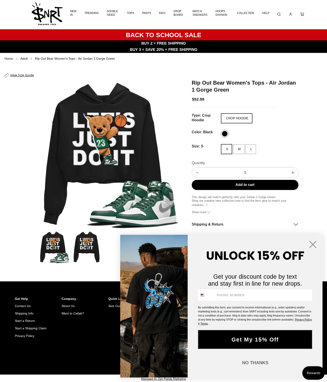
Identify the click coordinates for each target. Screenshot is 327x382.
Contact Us (23, 306)
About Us (68, 306)
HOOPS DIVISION (221, 13)
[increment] (292, 172)
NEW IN (73, 13)
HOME (82, 359)
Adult (24, 58)
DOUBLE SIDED (112, 13)
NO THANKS (255, 362)
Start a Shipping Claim (31, 328)
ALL (94, 359)
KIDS (162, 13)
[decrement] (197, 172)
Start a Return (25, 321)
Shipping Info (24, 313)
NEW (105, 359)
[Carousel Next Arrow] (171, 154)
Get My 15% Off (255, 339)
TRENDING (92, 13)
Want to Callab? (73, 313)
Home (8, 58)
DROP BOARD (178, 13)
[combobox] (206, 295)
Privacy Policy (24, 336)
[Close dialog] (313, 244)
